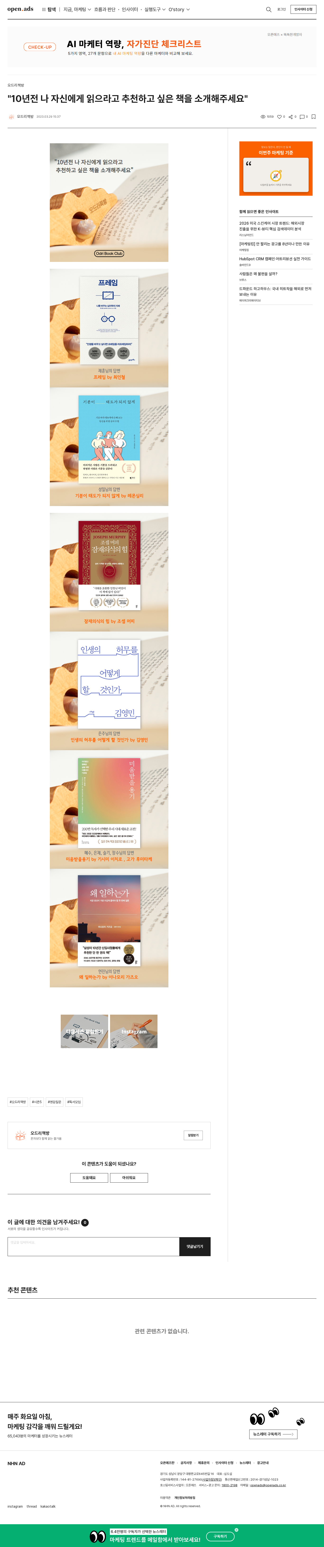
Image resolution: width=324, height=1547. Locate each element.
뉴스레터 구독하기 (267, 1434)
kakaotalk (48, 1506)
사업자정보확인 (212, 1479)
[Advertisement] (274, 389)
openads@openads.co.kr (268, 1485)
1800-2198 (229, 1485)
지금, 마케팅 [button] (75, 9)
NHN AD (16, 1463)
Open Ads (20, 9)
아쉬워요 (129, 1177)
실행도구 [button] (152, 9)
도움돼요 (89, 1177)
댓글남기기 (195, 1246)
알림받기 (193, 1135)
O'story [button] (177, 9)
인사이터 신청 (303, 9)
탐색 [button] (52, 9)
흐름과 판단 (105, 9)
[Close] (236, 1530)
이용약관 (165, 1498)
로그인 (281, 9)
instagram (15, 1506)
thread (32, 1506)
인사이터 (130, 9)
